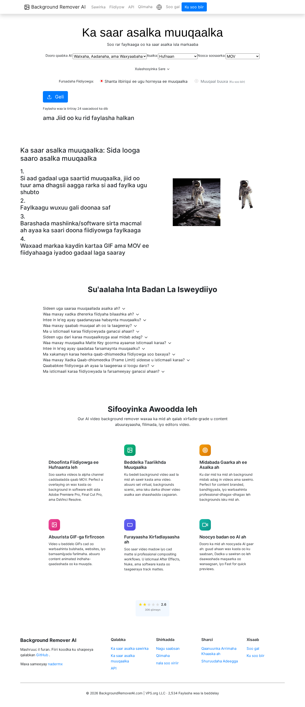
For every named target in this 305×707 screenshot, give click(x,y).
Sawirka (98, 7)
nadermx (55, 664)
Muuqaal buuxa (222, 81)
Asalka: (152, 55)
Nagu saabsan (168, 648)
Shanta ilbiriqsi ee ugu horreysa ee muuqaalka (146, 81)
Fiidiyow (116, 7)
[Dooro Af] (159, 7)
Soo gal (173, 6)
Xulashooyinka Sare (150, 69)
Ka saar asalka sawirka (129, 648)
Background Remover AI (58, 7)
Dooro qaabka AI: (59, 55)
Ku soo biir (194, 7)
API (131, 7)
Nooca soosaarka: (212, 55)
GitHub (42, 655)
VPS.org (152, 693)
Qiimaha (145, 6)
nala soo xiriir (167, 663)
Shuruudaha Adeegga (219, 661)
